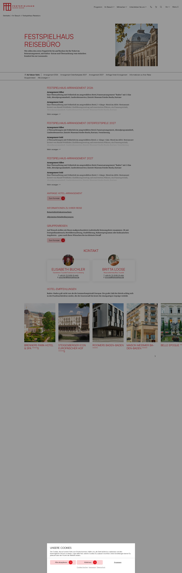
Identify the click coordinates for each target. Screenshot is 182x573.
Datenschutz (101, 567)
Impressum (92, 567)
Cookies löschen (82, 567)
